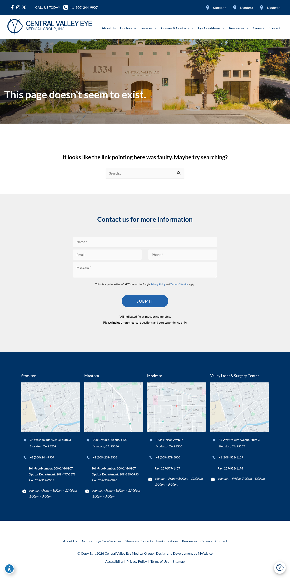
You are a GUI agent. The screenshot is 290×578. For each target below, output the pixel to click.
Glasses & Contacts (139, 541)
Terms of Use (160, 561)
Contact (221, 541)
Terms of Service (179, 284)
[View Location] (208, 7)
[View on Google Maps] (50, 407)
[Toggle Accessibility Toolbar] (9, 569)
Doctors (86, 541)
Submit (145, 301)
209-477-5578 (66, 474)
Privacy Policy (158, 284)
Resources (189, 541)
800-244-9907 (63, 468)
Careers (206, 541)
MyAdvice (205, 553)
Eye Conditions (167, 541)
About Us (70, 541)
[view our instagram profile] (18, 7)
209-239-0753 (129, 474)
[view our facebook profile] (12, 7)
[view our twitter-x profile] (24, 7)
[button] (134, 28)
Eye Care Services (108, 541)
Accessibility (114, 561)
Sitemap (178, 561)
